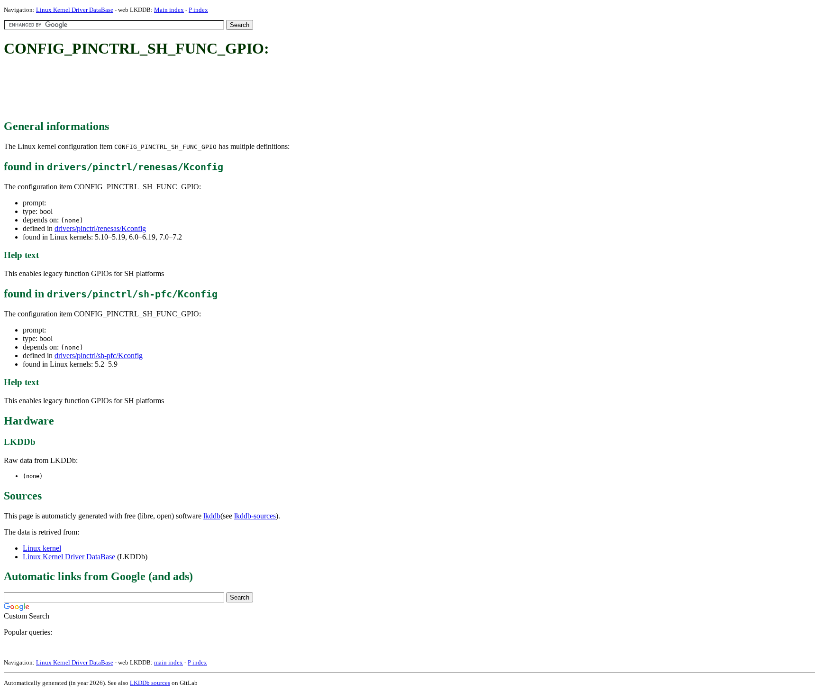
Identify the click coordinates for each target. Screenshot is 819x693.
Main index (169, 9)
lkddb (211, 516)
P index (198, 9)
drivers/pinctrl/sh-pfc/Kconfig (99, 355)
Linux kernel (42, 548)
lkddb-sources (255, 516)
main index (168, 662)
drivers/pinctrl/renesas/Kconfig (100, 228)
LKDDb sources (150, 682)
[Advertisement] (176, 89)
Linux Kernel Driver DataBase (74, 9)
